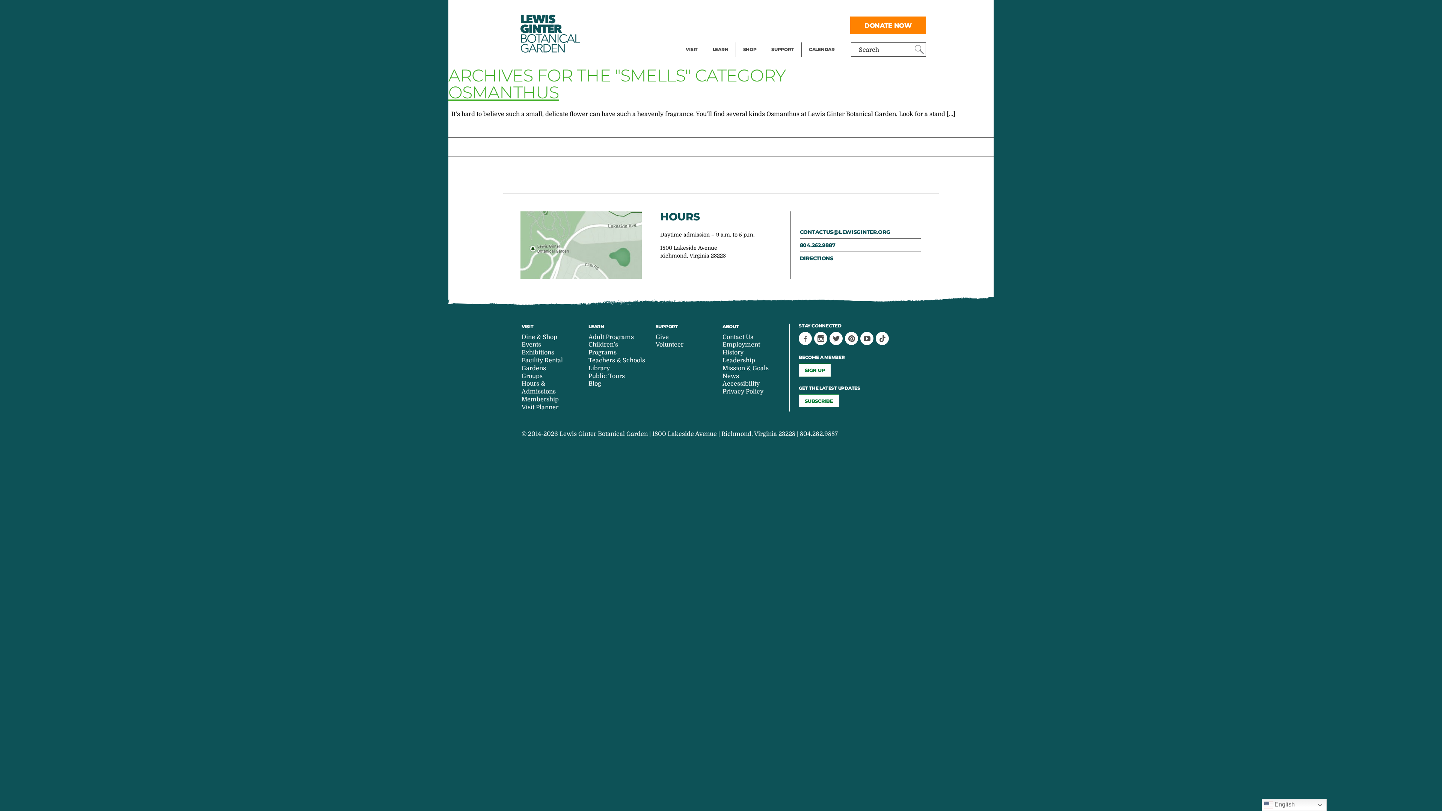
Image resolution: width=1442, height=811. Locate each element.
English (1284, 804)
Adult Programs (611, 337)
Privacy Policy (743, 391)
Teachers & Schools (616, 360)
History (733, 352)
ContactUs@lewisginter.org (845, 232)
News (731, 376)
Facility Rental (706, 9)
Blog (718, 39)
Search (869, 50)
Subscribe (819, 401)
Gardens (534, 368)
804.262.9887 (818, 245)
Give (777, 24)
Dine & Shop (539, 337)
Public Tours (730, 9)
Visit (692, 49)
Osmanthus (503, 92)
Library (599, 368)
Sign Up (815, 370)
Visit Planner (540, 407)
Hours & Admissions (539, 387)
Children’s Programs (603, 348)
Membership (540, 399)
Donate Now (888, 25)
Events (695, 24)
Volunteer (785, 39)
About (731, 326)
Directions (816, 258)
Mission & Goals (746, 368)
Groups (532, 376)
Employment (741, 344)
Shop (750, 49)
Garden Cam (730, 24)
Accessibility (741, 383)
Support (782, 49)
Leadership (739, 360)
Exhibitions (702, 39)
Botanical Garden (549, 33)
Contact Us (738, 337)
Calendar (822, 49)
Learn (721, 49)
